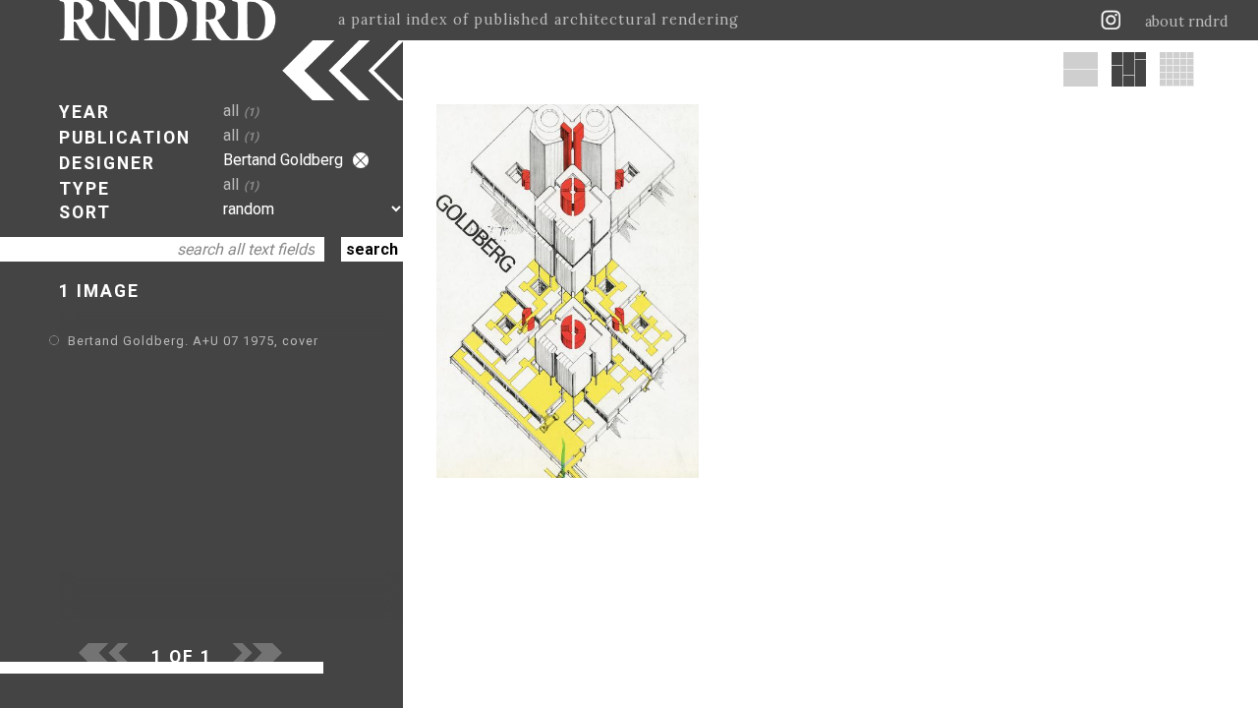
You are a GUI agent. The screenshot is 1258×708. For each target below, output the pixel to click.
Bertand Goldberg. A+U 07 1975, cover (193, 340)
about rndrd (1187, 21)
